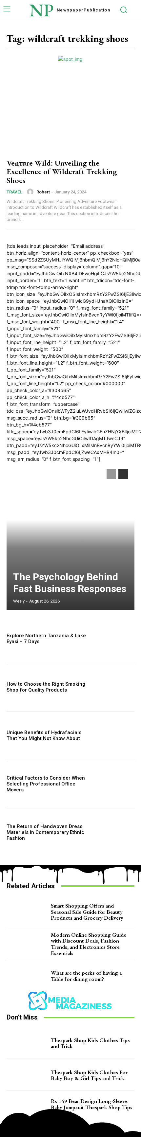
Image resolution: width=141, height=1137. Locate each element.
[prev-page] (111, 474)
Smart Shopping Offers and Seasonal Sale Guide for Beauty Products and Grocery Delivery (87, 911)
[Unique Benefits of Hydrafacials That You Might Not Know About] (115, 735)
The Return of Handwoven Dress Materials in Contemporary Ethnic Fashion (45, 832)
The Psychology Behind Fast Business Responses (69, 582)
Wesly (19, 601)
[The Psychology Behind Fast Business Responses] (70, 536)
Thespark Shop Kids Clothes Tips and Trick (90, 1043)
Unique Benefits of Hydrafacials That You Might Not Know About (44, 735)
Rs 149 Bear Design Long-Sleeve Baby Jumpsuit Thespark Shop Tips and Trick (91, 1107)
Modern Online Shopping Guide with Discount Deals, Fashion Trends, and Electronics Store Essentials (88, 944)
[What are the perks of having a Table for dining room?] (27, 976)
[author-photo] (31, 192)
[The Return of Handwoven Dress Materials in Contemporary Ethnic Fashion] (115, 832)
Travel (14, 192)
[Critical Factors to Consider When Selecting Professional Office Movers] (115, 784)
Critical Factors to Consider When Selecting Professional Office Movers (46, 784)
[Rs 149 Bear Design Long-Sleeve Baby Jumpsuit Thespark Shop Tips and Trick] (27, 1107)
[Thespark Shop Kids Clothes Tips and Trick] (27, 1043)
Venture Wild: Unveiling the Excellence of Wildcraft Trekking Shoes (62, 171)
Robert (43, 192)
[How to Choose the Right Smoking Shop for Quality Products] (115, 687)
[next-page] (123, 474)
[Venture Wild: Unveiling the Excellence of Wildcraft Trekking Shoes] (70, 114)
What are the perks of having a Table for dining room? (86, 976)
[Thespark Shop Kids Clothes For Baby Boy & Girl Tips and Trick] (27, 1075)
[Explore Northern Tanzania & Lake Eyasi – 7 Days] (115, 639)
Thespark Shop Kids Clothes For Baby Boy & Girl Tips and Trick (89, 1075)
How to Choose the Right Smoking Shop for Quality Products (46, 687)
